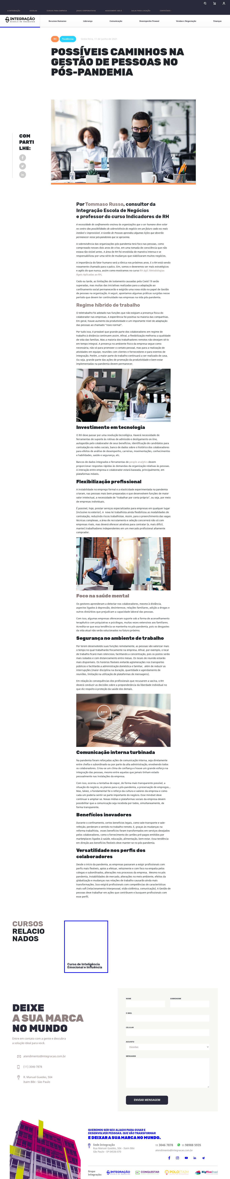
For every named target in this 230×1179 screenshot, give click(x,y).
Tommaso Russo (104, 204)
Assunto (130, 1042)
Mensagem (131, 1056)
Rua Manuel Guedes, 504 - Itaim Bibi (114, 1148)
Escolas (33, 11)
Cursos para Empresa (57, 11)
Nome (128, 998)
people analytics (138, 462)
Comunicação (116, 21)
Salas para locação (140, 11)
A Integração (13, 11)
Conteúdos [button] (165, 11)
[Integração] (20, 21)
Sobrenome (175, 998)
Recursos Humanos (57, 21)
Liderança (87, 21)
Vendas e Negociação (186, 21)
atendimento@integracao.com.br (174, 1150)
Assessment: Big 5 (113, 11)
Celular (130, 1027)
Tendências (68, 38)
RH (55, 38)
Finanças (217, 21)
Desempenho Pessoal (149, 21)
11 (164, 1145)
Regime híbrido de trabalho (108, 305)
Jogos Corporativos (86, 11)
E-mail (129, 1013)
